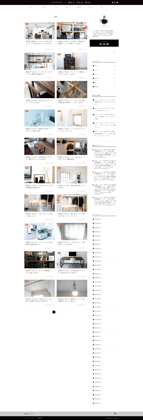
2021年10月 (98, 290)
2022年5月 (98, 269)
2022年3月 (98, 277)
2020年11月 (98, 323)
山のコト (68, 7)
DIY (56, 7)
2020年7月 (98, 336)
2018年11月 (98, 374)
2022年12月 (98, 252)
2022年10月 (98, 261)
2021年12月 (98, 282)
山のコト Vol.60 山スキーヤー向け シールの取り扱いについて (105, 109)
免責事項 (40, 418)
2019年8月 (98, 361)
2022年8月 (98, 265)
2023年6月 (98, 236)
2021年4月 (98, 307)
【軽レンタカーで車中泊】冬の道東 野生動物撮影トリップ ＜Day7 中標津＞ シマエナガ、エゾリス (105, 133)
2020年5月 (98, 344)
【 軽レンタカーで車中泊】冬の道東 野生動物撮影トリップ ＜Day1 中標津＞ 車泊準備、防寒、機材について (105, 186)
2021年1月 (98, 315)
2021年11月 (98, 286)
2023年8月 (98, 232)
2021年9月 (98, 294)
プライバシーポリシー (31, 418)
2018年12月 (98, 369)
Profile (44, 7)
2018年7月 (98, 390)
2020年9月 (98, 328)
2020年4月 (98, 349)
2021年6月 (98, 298)
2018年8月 (98, 386)
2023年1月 (98, 248)
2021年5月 (98, 303)
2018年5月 (98, 399)
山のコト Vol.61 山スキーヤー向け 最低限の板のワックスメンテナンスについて (105, 102)
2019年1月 (98, 365)
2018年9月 (98, 382)
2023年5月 (98, 240)
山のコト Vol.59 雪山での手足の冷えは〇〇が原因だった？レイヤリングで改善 (105, 117)
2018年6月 (98, 395)
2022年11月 (98, 257)
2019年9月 (98, 357)
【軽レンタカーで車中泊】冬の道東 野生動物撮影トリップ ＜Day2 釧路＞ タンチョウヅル (105, 151)
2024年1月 (98, 227)
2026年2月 (98, 219)
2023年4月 (98, 244)
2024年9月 (98, 223)
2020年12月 (98, 319)
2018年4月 (98, 403)
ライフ (113, 7)
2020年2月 (98, 353)
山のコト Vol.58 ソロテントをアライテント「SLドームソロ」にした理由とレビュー (105, 125)
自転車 (79, 7)
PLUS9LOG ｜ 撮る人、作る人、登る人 (71, 2)
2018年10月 (98, 378)
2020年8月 (98, 332)
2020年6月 (98, 340)
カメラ (90, 7)
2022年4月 (98, 273)
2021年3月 (98, 311)
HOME (31, 7)
